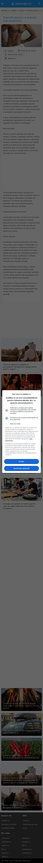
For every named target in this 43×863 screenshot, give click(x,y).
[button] (21, 423)
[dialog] (21, 431)
